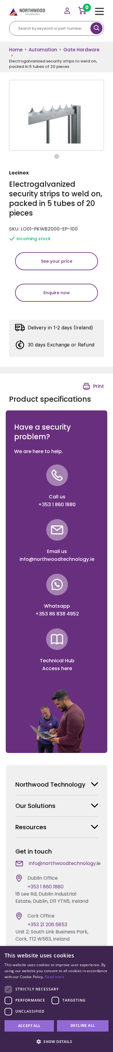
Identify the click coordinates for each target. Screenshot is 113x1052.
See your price (56, 261)
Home (16, 50)
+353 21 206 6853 (47, 924)
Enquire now (56, 293)
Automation (43, 50)
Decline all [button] (83, 1025)
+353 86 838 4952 (57, 613)
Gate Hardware (81, 50)
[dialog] (56, 999)
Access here (57, 668)
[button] (56, 1041)
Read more (54, 976)
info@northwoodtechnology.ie (57, 559)
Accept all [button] (29, 1025)
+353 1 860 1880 (57, 504)
